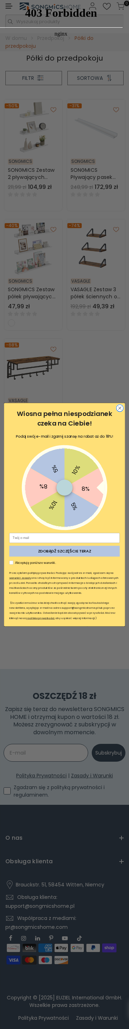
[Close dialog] (120, 408)
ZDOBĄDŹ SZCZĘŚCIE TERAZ (64, 551)
